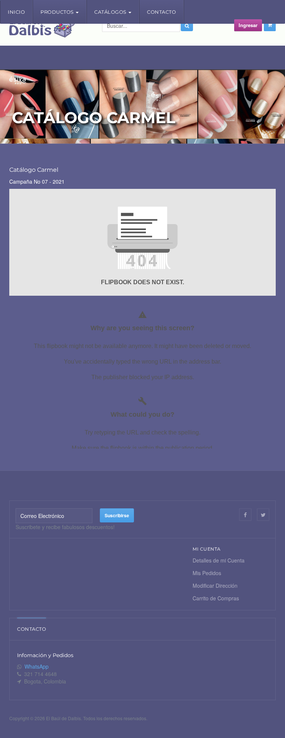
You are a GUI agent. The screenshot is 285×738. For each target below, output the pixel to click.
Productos (57, 12)
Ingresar (248, 25)
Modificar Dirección (215, 585)
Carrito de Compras (216, 598)
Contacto (161, 12)
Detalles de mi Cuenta (219, 560)
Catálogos (111, 12)
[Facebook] (245, 514)
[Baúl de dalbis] (42, 28)
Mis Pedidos (207, 573)
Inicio (16, 12)
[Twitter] (263, 514)
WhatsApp (36, 666)
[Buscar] (187, 25)
